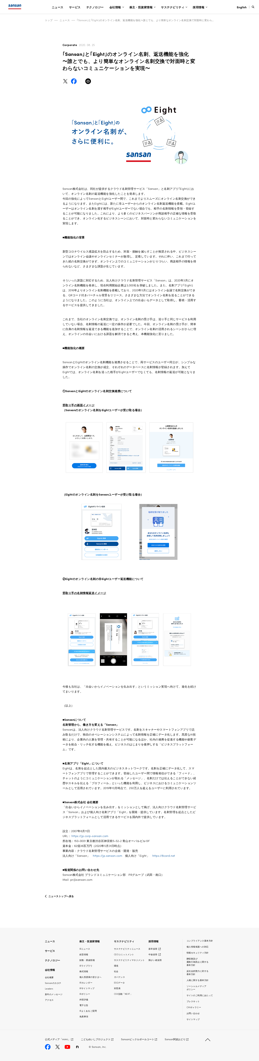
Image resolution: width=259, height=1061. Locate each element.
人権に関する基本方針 (198, 980)
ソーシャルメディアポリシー (196, 988)
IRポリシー (84, 993)
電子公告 (83, 1005)
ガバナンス (119, 976)
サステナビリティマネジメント (129, 959)
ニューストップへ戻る (61, 896)
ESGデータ (119, 982)
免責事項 (83, 1016)
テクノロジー (95, 7)
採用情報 (198, 7)
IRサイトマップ (87, 988)
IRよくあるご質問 (88, 1010)
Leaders (49, 988)
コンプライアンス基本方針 (200, 940)
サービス (75, 7)
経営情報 (83, 954)
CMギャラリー (194, 1007)
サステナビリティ (172, 7)
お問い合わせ (193, 1013)
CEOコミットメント (124, 954)
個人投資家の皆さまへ (90, 976)
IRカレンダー (85, 982)
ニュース (57, 7)
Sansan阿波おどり (175, 1039)
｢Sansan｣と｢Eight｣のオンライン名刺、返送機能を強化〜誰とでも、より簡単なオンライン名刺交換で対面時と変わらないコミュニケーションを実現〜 (163, 20)
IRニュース (84, 948)
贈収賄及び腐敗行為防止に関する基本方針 (198, 961)
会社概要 (49, 977)
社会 (116, 971)
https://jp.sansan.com (107, 855)
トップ (49, 20)
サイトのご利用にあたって (200, 995)
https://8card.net (163, 855)
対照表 (117, 988)
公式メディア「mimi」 (57, 1039)
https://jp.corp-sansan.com (90, 836)
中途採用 (153, 954)
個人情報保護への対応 (198, 946)
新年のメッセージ (54, 994)
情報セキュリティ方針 (198, 952)
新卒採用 (153, 948)
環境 (116, 965)
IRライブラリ (85, 965)
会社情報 (115, 7)
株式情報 (83, 971)
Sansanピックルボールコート (137, 1039)
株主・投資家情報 (141, 7)
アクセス (49, 999)
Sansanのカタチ (53, 982)
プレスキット (193, 1001)
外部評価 (83, 999)
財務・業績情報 (87, 959)
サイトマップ (193, 1019)
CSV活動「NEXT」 (123, 993)
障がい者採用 (155, 959)
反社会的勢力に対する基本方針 (198, 972)
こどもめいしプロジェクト (95, 1039)
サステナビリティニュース (127, 948)
